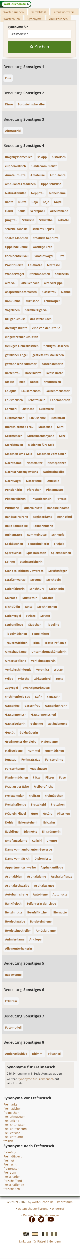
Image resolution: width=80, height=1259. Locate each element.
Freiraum (9, 1172)
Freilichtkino (11, 1133)
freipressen (11, 1169)
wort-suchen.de (43, 1202)
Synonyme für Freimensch (36, 1079)
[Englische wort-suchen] (24, 1234)
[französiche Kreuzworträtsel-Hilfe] (43, 1234)
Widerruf (58, 1209)
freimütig (9, 1152)
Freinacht (9, 1164)
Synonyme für (18, 27)
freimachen (11, 1113)
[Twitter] (40, 1219)
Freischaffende (13, 1185)
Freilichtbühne (13, 1137)
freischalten (11, 1189)
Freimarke (10, 1104)
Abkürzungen (58, 19)
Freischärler (11, 1177)
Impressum (65, 1202)
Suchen (42, 47)
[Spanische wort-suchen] (34, 1234)
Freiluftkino (11, 1121)
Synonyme (34, 19)
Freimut (8, 1160)
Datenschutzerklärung (33, 1209)
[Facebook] (30, 1219)
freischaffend (12, 1181)
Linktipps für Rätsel (32, 1241)
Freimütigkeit (12, 1156)
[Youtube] (49, 1219)
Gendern (55, 1241)
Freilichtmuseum (15, 1129)
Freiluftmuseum (14, 1117)
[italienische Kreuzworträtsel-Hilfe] (53, 1234)
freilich (8, 1141)
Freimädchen (12, 1108)
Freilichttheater (14, 1125)
